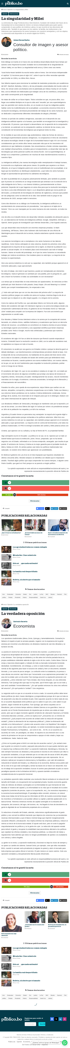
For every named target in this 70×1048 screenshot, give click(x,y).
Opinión (10, 9)
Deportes (45, 1045)
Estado (25, 594)
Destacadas (35, 501)
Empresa (41, 1042)
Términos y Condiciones (47, 1034)
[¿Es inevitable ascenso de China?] (35, 525)
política (4, 597)
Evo (30, 594)
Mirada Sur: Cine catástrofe (24, 555)
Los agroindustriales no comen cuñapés (30, 547)
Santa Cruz (43, 597)
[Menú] (2, 4)
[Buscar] (68, 4)
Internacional (14, 14)
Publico (25, 597)
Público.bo (11, 1042)
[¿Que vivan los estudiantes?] (11, 525)
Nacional (59, 594)
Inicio (5, 9)
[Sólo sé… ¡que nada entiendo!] (6, 565)
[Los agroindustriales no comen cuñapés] (6, 549)
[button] (64, 1042)
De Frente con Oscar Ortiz (31, 1045)
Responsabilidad (33, 597)
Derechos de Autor (22, 1034)
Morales (53, 594)
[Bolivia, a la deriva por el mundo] (6, 582)
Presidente (17, 597)
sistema (50, 597)
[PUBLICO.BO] (13, 3)
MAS (47, 594)
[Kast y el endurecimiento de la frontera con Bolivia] (58, 525)
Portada (10, 597)
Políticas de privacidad (34, 1034)
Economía (18, 594)
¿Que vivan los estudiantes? (11, 532)
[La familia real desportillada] (6, 573)
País (65, 594)
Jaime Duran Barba (21, 40)
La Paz (41, 594)
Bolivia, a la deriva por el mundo (26, 580)
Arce (3, 594)
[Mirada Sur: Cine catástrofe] (6, 557)
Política (34, 1042)
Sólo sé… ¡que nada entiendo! (25, 563)
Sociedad (59, 1042)
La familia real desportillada (25, 571)
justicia (35, 594)
